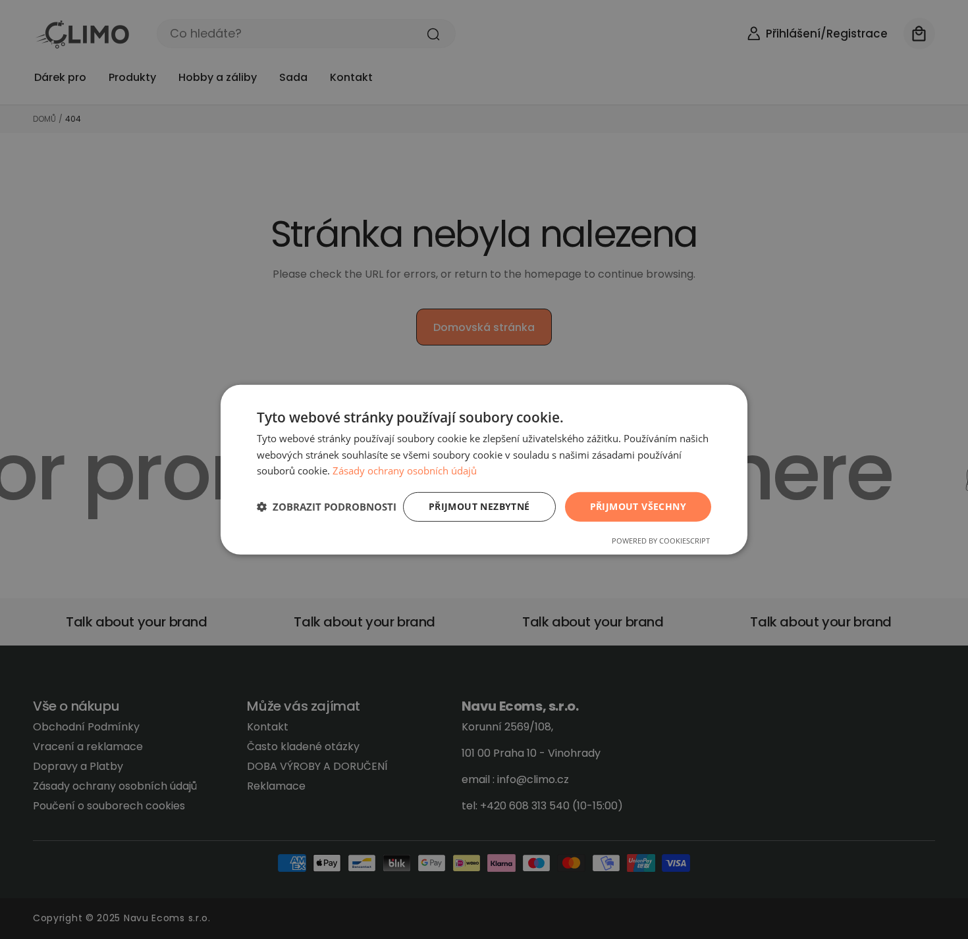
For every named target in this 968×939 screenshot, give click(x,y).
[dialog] (484, 469)
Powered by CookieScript (661, 541)
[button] (326, 506)
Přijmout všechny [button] (638, 506)
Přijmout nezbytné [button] (479, 506)
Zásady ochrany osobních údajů (405, 470)
